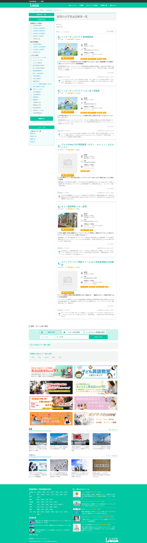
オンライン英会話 (93, 5)
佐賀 (57, 512)
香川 (42, 509)
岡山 (42, 507)
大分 (61, 512)
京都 (47, 504)
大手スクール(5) (37, 89)
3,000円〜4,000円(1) (39, 31)
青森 (44, 492)
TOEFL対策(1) (37, 78)
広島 (38, 507)
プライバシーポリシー (42, 538)
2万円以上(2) (36, 52)
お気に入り (68, 58)
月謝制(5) (35, 97)
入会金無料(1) (37, 94)
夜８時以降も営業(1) (38, 65)
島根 (55, 507)
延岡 (39, 357)
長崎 (52, 512)
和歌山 (60, 504)
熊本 (42, 512)
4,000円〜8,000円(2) (39, 33)
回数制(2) (35, 100)
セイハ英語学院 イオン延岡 (74, 206)
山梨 (38, 497)
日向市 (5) (33, 136)
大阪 (38, 504)
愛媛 (38, 509)
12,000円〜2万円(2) (38, 49)
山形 (61, 492)
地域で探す (51, 332)
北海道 (39, 492)
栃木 (65, 494)
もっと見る (110, 72)
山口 (47, 507)
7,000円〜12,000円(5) (39, 47)
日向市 (46, 357)
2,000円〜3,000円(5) (39, 28)
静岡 (42, 499)
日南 (60, 357)
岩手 (48, 492)
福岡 (38, 512)
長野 (42, 502)
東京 (38, 494)
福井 (55, 502)
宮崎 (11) (33, 133)
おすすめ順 (110, 31)
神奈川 (43, 494)
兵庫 (42, 504)
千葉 (52, 494)
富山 (51, 502)
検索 (82, 5)
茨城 (57, 494)
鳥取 (51, 507)
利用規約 (31, 538)
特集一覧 (104, 5)
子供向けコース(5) (38, 110)
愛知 (38, 499)
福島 (65, 492)
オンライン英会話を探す (96, 332)
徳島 (51, 509)
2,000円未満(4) (37, 25)
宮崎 (32, 357)
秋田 (52, 492)
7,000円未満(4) (37, 44)
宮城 (57, 492)
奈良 (55, 504)
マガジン (114, 5)
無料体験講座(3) (37, 71)
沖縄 (38, 514)
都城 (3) (32, 139)
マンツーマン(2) (37, 60)
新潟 (38, 502)
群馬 (61, 494)
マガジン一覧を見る (111, 455)
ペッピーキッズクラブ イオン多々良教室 (80, 90)
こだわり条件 (44, 337)
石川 (47, 502)
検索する (42, 118)
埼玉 (48, 494)
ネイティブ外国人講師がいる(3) (42, 84)
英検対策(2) (36, 81)
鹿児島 (47, 512)
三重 (47, 499)
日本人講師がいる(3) (39, 86)
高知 (47, 509)
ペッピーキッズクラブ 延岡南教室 (77, 37)
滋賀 (51, 504)
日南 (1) (32, 142)
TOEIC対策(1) (37, 76)
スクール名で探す (74, 332)
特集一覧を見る (113, 429)
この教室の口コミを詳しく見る (105, 76)
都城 (53, 357)
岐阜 (51, 499)
